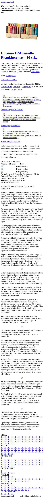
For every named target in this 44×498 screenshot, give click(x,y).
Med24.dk (16, 87)
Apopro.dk (27, 87)
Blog (17, 496)
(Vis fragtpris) (11, 76)
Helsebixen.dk (6, 87)
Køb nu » (13, 80)
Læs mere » (5, 80)
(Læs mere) (35, 72)
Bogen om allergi (7, 2)
